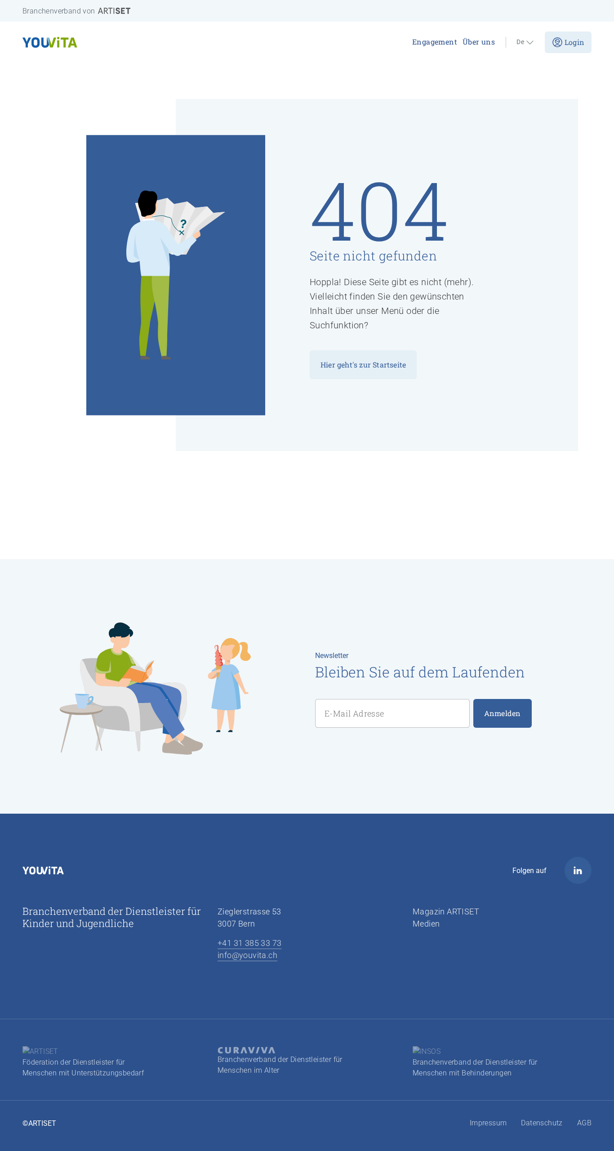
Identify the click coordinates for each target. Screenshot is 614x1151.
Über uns (479, 41)
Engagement (434, 41)
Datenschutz (541, 1123)
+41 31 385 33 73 (249, 943)
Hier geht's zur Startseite (363, 364)
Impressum (488, 1123)
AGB (584, 1123)
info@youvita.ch (247, 955)
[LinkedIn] (578, 870)
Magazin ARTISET (446, 911)
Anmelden (502, 713)
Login (574, 42)
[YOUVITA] (111, 42)
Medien (426, 923)
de (520, 42)
